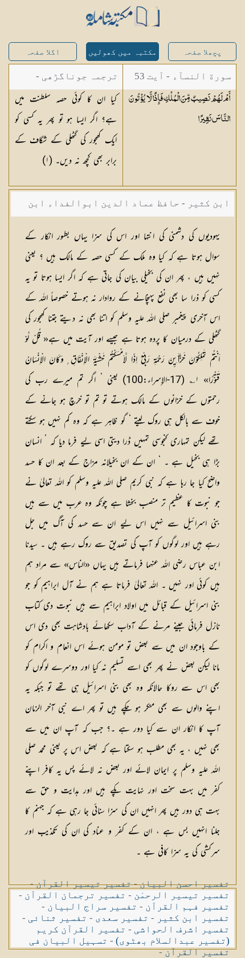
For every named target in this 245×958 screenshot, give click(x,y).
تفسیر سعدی (122, 917)
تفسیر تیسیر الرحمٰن (182, 895)
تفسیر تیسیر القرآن (84, 883)
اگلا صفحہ (43, 52)
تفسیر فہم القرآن (187, 906)
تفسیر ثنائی (57, 917)
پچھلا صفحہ (202, 52)
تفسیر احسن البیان (185, 883)
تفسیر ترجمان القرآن (75, 895)
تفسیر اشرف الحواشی (182, 929)
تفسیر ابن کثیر (193, 917)
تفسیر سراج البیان (92, 906)
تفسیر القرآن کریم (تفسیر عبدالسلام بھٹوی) (133, 935)
